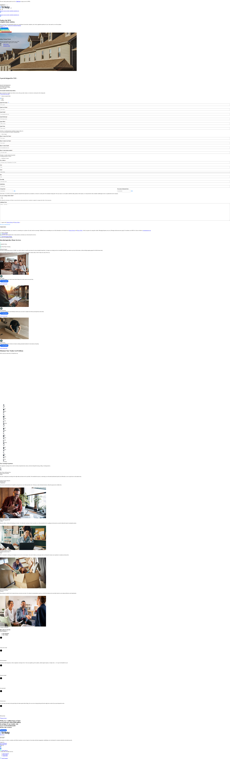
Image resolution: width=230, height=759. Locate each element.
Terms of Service (10, 222)
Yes (2, 198)
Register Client (3, 226)
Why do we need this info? (5, 224)
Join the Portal (5, 233)
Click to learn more (3, 283)
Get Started (5, 281)
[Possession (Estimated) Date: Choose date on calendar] (132, 191)
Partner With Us (4, 752)
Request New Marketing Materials (14, 25)
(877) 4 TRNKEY (3, 745)
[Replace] (5, 8)
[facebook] (0, 749)
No (2, 197)
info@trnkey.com (3, 746)
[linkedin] (0, 750)
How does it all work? (5, 94)
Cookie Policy (5, 757)
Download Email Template (7, 236)
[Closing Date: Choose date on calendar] (14, 191)
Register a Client (4, 25)
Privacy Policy (17, 222)
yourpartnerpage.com (147, 230)
